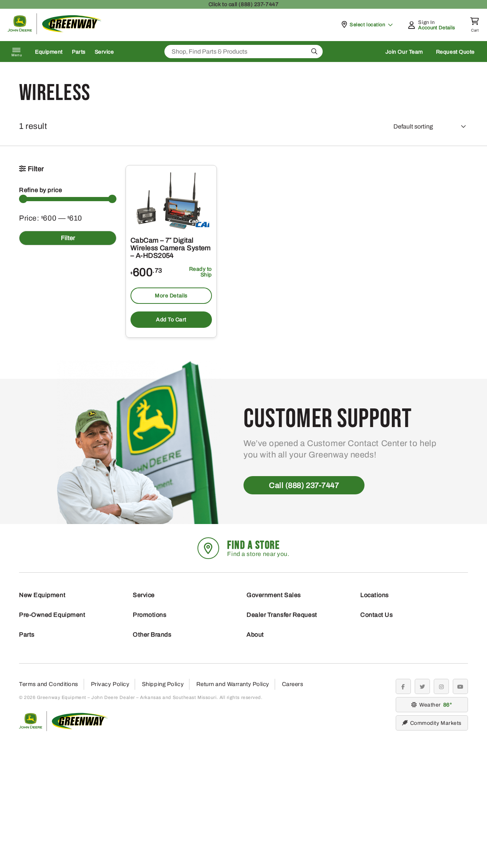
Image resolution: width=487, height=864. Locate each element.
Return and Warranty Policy (232, 684)
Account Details (436, 27)
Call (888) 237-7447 (304, 485)
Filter (68, 238)
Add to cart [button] (171, 319)
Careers (293, 684)
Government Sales (274, 595)
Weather (434, 705)
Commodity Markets (436, 723)
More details (171, 296)
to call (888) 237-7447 (243, 4)
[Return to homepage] (55, 32)
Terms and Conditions (48, 684)
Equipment (49, 52)
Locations (374, 595)
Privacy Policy (110, 684)
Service (104, 52)
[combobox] (243, 51)
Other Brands (152, 634)
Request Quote (455, 52)
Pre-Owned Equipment (52, 614)
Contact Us (376, 614)
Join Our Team (404, 52)
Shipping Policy (163, 684)
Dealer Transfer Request (282, 614)
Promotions (150, 614)
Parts (79, 52)
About (255, 634)
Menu (16, 55)
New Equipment (42, 595)
